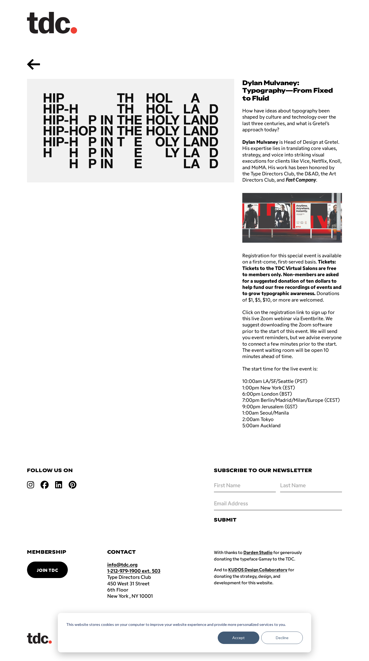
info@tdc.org (122, 564)
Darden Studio (258, 552)
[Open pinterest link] (72, 484)
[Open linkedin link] (58, 484)
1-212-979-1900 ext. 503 (133, 571)
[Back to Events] (33, 64)
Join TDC (47, 570)
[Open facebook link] (45, 484)
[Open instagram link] (30, 484)
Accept (238, 637)
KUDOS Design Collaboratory (257, 569)
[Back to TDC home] (52, 23)
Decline (282, 637)
